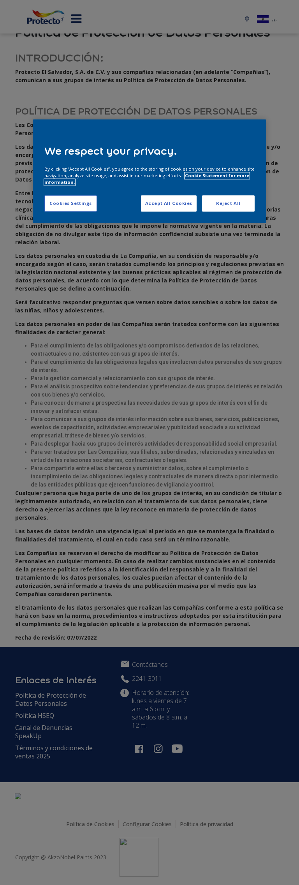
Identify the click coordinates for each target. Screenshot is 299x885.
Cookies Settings (70, 203)
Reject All (228, 203)
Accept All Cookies (168, 203)
